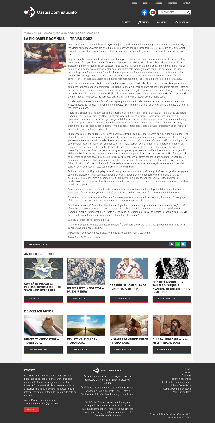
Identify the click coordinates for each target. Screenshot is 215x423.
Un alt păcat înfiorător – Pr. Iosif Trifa (85, 290)
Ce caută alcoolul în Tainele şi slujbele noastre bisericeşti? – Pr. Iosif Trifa (171, 287)
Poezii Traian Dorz (181, 392)
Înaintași (172, 3)
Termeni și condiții (181, 378)
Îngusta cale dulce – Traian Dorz (82, 341)
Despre (158, 3)
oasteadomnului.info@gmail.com (41, 403)
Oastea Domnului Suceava (177, 388)
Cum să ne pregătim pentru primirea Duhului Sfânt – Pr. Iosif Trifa (42, 287)
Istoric (146, 3)
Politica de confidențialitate (176, 382)
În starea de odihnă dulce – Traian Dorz (129, 341)
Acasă (134, 3)
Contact (186, 3)
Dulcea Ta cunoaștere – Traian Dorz (41, 341)
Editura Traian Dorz (181, 385)
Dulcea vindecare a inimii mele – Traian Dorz (171, 341)
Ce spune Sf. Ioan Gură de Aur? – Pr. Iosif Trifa (128, 287)
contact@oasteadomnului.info (40, 400)
